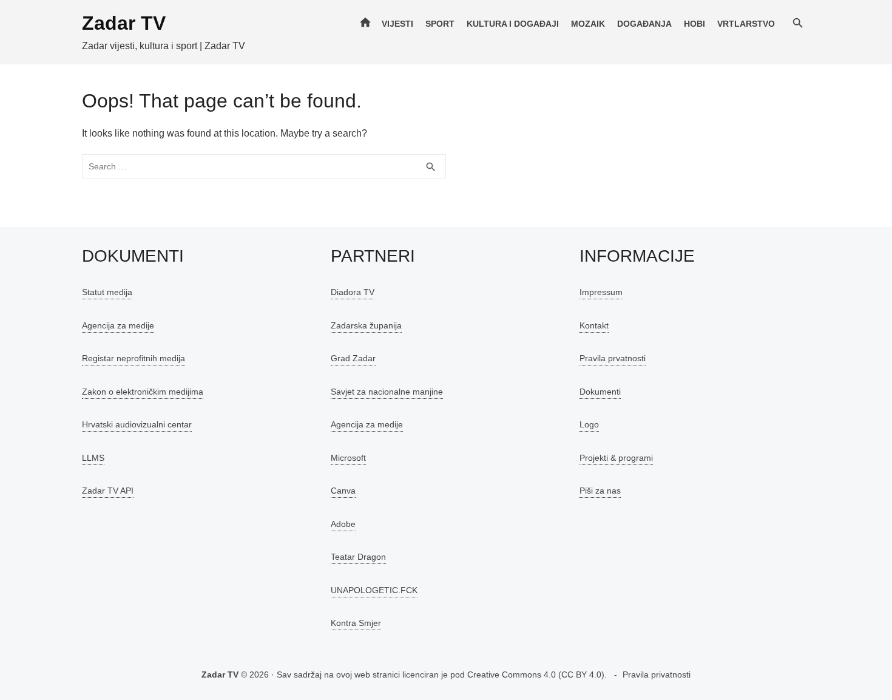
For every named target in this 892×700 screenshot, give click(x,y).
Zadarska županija (366, 325)
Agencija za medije (118, 325)
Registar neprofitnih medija (133, 358)
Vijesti (397, 24)
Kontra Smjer (356, 623)
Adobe (343, 524)
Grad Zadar (353, 358)
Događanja (644, 24)
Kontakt (594, 325)
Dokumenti (600, 391)
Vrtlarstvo (746, 24)
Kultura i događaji (513, 24)
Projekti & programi (616, 458)
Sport (439, 24)
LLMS (93, 458)
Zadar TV (124, 23)
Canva (343, 490)
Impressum (601, 292)
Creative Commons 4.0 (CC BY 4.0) (535, 674)
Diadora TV (352, 292)
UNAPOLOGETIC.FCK (374, 590)
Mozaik (588, 24)
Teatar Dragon (358, 557)
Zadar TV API (107, 490)
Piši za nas (600, 490)
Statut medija (107, 292)
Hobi (694, 24)
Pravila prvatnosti (612, 358)
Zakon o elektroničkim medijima (142, 391)
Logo (589, 424)
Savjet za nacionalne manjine (387, 391)
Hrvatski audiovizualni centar (137, 424)
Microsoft (348, 458)
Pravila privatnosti (657, 674)
